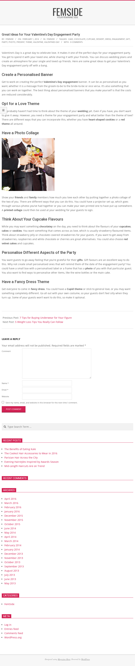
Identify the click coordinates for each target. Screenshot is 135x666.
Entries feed (11, 629)
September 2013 (14, 566)
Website (5, 396)
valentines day (51, 42)
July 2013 (9, 575)
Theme (29, 42)
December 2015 (13, 515)
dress (108, 39)
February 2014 (12, 545)
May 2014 (10, 532)
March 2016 (11, 503)
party (5, 42)
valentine (38, 42)
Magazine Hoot (64, 659)
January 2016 (12, 511)
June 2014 (10, 528)
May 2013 (10, 583)
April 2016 (10, 498)
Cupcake (90, 39)
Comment (6, 351)
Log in (7, 624)
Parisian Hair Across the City (21, 457)
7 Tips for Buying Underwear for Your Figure (46, 317)
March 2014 (11, 541)
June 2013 (10, 579)
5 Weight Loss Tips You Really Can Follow (39, 322)
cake (70, 39)
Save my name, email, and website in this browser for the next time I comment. (42, 402)
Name (5, 383)
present (21, 42)
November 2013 (13, 558)
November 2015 (13, 520)
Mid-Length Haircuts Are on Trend (24, 466)
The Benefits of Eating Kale (20, 449)
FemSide (51, 39)
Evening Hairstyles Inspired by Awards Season (31, 461)
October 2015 (12, 524)
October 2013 (12, 562)
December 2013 (13, 553)
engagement (118, 39)
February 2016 (12, 507)
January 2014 (12, 549)
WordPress (85, 659)
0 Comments (76, 42)
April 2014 (10, 536)
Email (5, 389)
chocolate (79, 39)
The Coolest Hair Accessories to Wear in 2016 (30, 453)
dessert (100, 39)
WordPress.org (13, 637)
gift (128, 39)
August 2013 (11, 570)
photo (12, 42)
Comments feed (13, 633)
